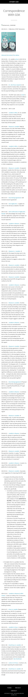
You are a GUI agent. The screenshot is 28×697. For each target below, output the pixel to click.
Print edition (16, 55)
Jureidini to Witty (13, 112)
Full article (9, 55)
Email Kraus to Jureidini (15, 645)
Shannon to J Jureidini (14, 251)
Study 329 (14, 2)
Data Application (13, 203)
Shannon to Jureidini (14, 126)
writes (16, 59)
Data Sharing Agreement (15, 197)
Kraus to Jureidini (13, 609)
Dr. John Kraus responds (15, 85)
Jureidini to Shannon (14, 223)
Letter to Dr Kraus (13, 663)
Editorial (3, 55)
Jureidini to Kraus (13, 627)
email (22, 95)
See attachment (18, 659)
